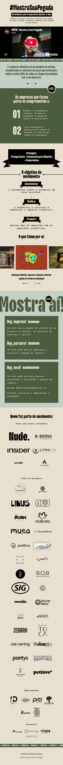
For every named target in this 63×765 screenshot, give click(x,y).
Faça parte (33, 322)
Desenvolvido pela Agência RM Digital (31, 757)
